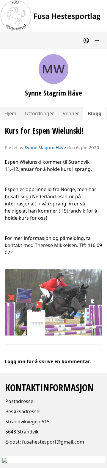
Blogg (94, 113)
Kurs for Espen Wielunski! (44, 130)
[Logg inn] (86, 40)
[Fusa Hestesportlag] (53, 16)
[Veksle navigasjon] (97, 40)
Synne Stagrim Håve (45, 147)
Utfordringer (39, 113)
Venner (71, 113)
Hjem (10, 113)
